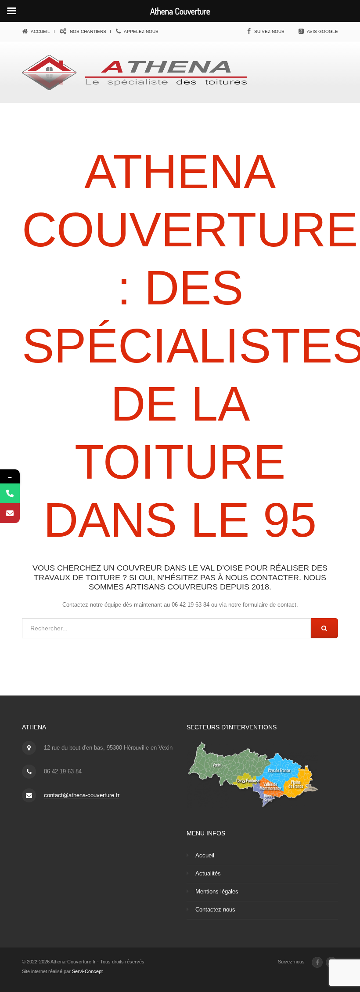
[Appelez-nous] (10, 493)
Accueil (40, 31)
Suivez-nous (269, 31)
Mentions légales (216, 891)
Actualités (208, 873)
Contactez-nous (215, 909)
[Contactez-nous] (10, 513)
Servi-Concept (87, 971)
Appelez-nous (140, 31)
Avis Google (322, 31)
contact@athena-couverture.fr (81, 795)
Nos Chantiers (87, 31)
